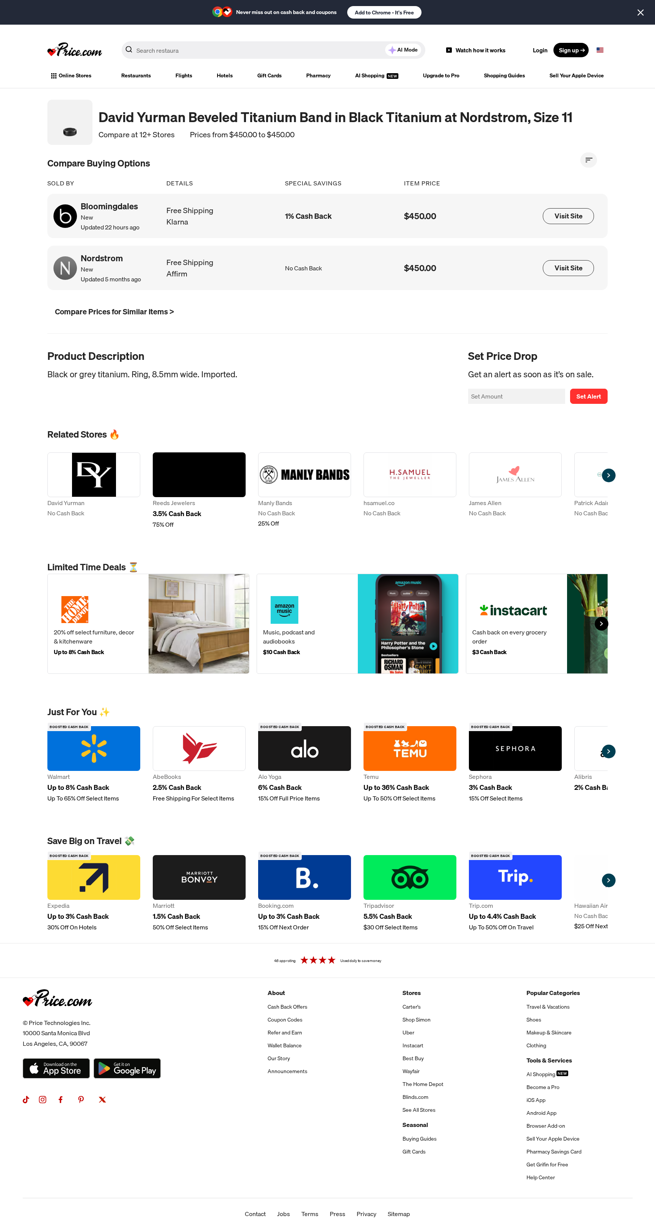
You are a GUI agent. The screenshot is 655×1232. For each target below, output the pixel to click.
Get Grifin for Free (547, 1164)
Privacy (366, 1213)
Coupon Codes (285, 1019)
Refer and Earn (285, 1032)
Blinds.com (415, 1097)
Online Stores (75, 75)
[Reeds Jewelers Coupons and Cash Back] (199, 490)
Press (337, 1213)
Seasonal (415, 1124)
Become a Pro (543, 1087)
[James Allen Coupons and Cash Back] (515, 490)
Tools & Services (549, 1060)
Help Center (541, 1177)
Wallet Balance (285, 1045)
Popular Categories (553, 992)
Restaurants (136, 75)
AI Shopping (370, 75)
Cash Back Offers (287, 1007)
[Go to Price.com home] (74, 50)
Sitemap (399, 1213)
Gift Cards (269, 75)
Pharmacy (318, 75)
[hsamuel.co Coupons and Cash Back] (410, 490)
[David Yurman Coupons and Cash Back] (93, 490)
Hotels (225, 75)
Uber (408, 1032)
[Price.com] (57, 1015)
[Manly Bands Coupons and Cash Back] (304, 490)
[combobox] (273, 50)
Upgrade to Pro (441, 75)
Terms (309, 1213)
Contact (255, 1213)
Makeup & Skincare (549, 1032)
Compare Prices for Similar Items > (114, 311)
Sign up (569, 50)
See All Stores (419, 1110)
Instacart (413, 1045)
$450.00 (420, 216)
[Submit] (129, 52)
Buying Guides (420, 1139)
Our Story (279, 1058)
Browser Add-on (546, 1126)
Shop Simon (417, 1019)
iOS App (536, 1100)
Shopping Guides (504, 75)
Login (540, 50)
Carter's (412, 1007)
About (276, 992)
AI (407, 50)
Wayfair (411, 1071)
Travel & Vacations (548, 1007)
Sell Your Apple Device (577, 75)
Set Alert (589, 396)
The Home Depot (423, 1084)
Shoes (534, 1019)
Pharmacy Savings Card (554, 1151)
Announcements (287, 1071)
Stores (412, 992)
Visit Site (569, 215)
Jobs (283, 1213)
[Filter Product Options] (588, 160)
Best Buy (413, 1058)
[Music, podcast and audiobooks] (357, 623)
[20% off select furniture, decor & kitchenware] (148, 623)
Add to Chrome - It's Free (384, 12)
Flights (184, 75)
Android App (541, 1113)
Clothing (536, 1045)
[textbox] (600, 50)
